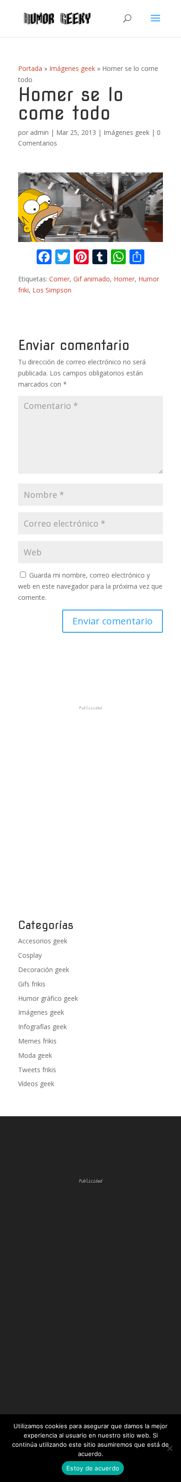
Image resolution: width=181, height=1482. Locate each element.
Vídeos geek (36, 1083)
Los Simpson (51, 290)
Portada (30, 68)
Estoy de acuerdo (92, 1468)
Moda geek (35, 1055)
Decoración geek (43, 969)
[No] (169, 1448)
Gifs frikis (31, 984)
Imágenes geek (72, 68)
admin (39, 132)
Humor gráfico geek (48, 998)
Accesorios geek (42, 940)
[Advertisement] (90, 812)
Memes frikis (37, 1041)
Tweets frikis (37, 1069)
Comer (59, 278)
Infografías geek (42, 1026)
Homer (124, 278)
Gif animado (91, 278)
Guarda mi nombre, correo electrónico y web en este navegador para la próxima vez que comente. (90, 586)
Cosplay (30, 955)
